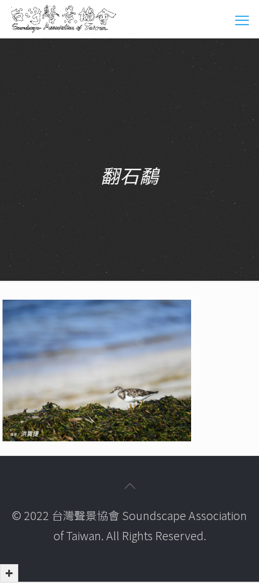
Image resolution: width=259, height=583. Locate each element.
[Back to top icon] (129, 485)
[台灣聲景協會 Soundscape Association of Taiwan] (63, 19)
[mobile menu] (242, 19)
